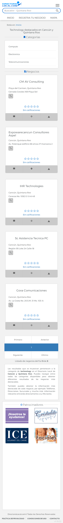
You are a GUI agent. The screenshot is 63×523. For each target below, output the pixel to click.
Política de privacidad (13, 518)
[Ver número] (11, 96)
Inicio (10, 17)
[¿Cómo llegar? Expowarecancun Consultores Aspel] (31, 169)
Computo (13, 46)
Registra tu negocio (32, 17)
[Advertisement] (31, 478)
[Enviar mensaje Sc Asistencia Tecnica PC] (14, 273)
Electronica (14, 54)
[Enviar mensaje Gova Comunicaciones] (14, 326)
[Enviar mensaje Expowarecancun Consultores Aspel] (14, 169)
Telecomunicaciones (19, 62)
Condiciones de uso (36, 518)
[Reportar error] (48, 117)
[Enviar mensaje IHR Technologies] (14, 221)
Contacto (55, 518)
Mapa (53, 17)
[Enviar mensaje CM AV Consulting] (14, 117)
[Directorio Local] (13, 3)
